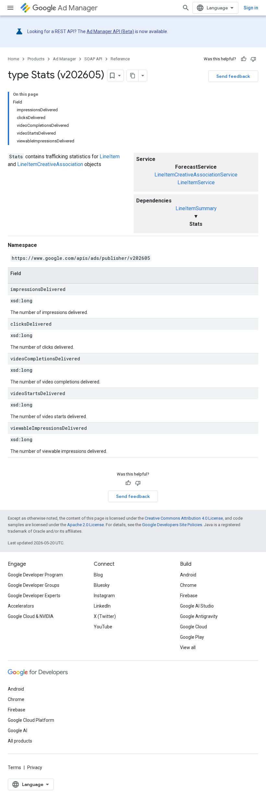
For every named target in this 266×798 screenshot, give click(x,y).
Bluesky (102, 585)
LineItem (110, 156)
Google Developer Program (35, 574)
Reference (120, 58)
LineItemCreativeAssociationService (195, 175)
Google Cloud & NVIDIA (31, 616)
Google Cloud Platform (31, 720)
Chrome (188, 585)
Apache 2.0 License (85, 524)
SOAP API (93, 58)
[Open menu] (10, 8)
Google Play (192, 637)
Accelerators (21, 606)
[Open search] (186, 8)
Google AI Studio (197, 606)
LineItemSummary (196, 208)
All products (20, 741)
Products (36, 58)
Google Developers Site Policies (172, 524)
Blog (98, 574)
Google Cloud (193, 626)
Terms (14, 767)
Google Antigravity (199, 616)
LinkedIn (102, 606)
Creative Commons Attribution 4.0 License (184, 518)
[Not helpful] (253, 59)
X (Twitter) (105, 616)
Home (13, 58)
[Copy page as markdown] (133, 75)
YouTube (103, 626)
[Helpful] (243, 59)
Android (188, 574)
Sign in (251, 7)
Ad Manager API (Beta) (110, 31)
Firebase (189, 595)
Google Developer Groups (33, 585)
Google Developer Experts (34, 595)
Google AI (17, 730)
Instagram (104, 595)
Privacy (34, 767)
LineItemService (196, 182)
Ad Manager (78, 8)
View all (188, 647)
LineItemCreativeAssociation (50, 164)
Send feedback (233, 76)
